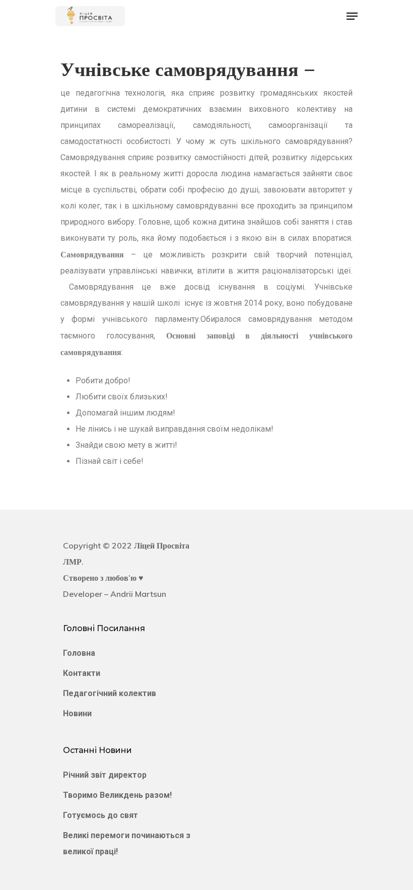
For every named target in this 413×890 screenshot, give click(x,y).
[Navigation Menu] (352, 16)
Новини (77, 713)
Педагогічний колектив (109, 693)
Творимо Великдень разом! (117, 795)
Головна (79, 653)
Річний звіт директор (105, 775)
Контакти (81, 673)
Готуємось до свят (100, 815)
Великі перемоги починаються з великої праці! (126, 843)
